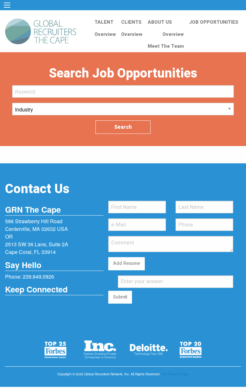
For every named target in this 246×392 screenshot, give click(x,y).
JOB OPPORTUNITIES (213, 22)
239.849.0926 (38, 276)
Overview (105, 34)
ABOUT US (160, 22)
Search (123, 127)
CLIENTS (131, 22)
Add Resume (126, 263)
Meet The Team (166, 46)
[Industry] (123, 111)
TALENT (103, 22)
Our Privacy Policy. (175, 374)
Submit (120, 297)
